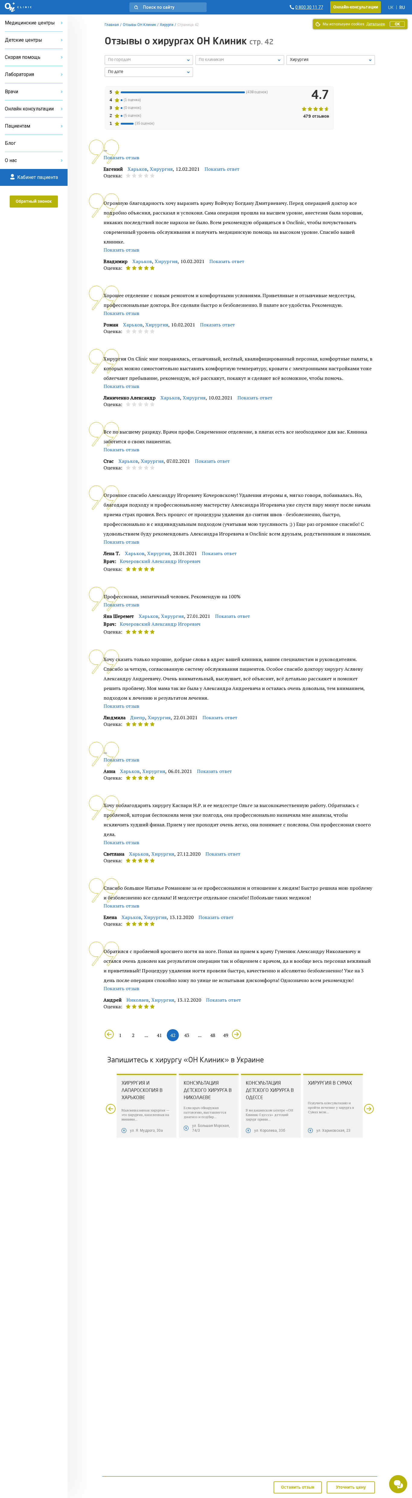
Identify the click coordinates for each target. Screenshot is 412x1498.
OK (397, 24)
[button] (168, 7)
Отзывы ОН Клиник (139, 25)
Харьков (137, 169)
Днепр (137, 717)
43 (186, 1035)
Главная (112, 25)
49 (225, 1035)
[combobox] (331, 60)
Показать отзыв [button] (121, 157)
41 (159, 1035)
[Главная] (18, 7)
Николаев (137, 1000)
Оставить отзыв (297, 1487)
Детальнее (375, 24)
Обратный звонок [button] (34, 201)
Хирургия (161, 169)
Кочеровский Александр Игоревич (160, 561)
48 (212, 1035)
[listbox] (149, 60)
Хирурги (166, 25)
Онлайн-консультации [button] (355, 7)
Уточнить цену (351, 1487)
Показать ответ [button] (221, 169)
